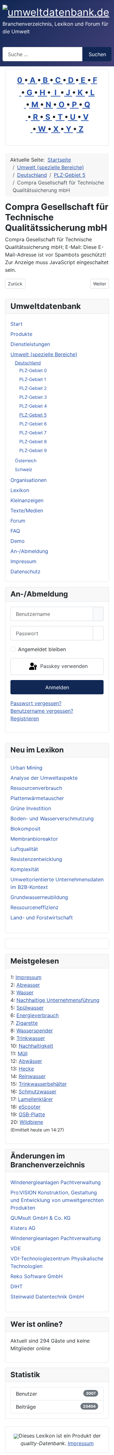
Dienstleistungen (30, 344)
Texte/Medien (26, 510)
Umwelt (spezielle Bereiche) (43, 354)
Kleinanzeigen (26, 500)
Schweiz (23, 469)
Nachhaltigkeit (36, 1046)
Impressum (28, 977)
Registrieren (24, 718)
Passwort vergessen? (35, 703)
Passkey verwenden (63, 666)
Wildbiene (31, 1122)
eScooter (30, 1107)
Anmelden (57, 687)
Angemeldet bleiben (42, 649)
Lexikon (19, 490)
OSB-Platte (32, 1114)
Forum (17, 520)
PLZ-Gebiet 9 (33, 450)
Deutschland (28, 362)
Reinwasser (32, 1076)
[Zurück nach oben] (106, 1447)
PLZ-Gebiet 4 (33, 406)
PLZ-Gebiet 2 (33, 388)
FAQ (15, 531)
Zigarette (27, 1023)
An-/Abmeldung (29, 551)
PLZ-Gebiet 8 (33, 441)
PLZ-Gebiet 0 (33, 370)
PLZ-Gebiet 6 (33, 423)
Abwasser (28, 985)
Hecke (26, 1068)
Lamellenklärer (35, 1099)
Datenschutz (25, 571)
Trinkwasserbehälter (43, 1084)
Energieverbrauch (37, 1015)
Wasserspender (34, 1030)
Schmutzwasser (37, 1091)
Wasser (25, 992)
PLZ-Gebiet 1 (32, 379)
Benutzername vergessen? (41, 711)
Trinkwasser (30, 1038)
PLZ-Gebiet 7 (33, 432)
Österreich (25, 460)
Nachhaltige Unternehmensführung (57, 1000)
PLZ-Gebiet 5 (33, 414)
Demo (17, 541)
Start (16, 324)
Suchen (97, 54)
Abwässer (30, 1061)
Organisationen (28, 480)
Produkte (21, 334)
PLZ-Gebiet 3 (33, 397)
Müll (23, 1053)
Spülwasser (30, 1007)
